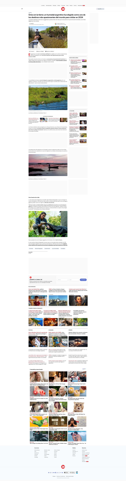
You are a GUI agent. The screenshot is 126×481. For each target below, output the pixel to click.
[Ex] (52, 472)
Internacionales (46, 454)
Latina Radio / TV (75, 451)
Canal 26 (32, 23)
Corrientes (31, 248)
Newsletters (85, 461)
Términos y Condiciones (61, 476)
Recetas (55, 455)
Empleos (83, 460)
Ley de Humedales (55, 248)
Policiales (35, 455)
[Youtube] (53, 472)
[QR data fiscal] (77, 473)
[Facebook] (48, 472)
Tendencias (46, 457)
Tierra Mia (74, 452)
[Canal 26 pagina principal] (63, 10)
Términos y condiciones (86, 452)
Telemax (73, 454)
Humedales (63, 248)
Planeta (55, 454)
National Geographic (38, 248)
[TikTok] (57, 472)
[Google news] (62, 472)
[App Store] (66, 473)
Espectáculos (36, 452)
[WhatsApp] (59, 472)
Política (31, 330)
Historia (55, 452)
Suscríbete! (83, 279)
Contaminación (47, 248)
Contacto (83, 451)
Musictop (73, 455)
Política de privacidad (85, 454)
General (45, 452)
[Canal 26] (63, 467)
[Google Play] (72, 473)
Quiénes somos (84, 450)
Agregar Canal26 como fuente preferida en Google (61, 24)
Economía (51, 330)
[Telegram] (60, 472)
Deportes (45, 451)
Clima (35, 451)
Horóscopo (36, 454)
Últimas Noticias (37, 450)
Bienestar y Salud (47, 450)
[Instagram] (50, 472)
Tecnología (36, 457)
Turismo (30, 12)
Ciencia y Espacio (57, 450)
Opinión (70, 330)
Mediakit (84, 455)
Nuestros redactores (85, 458)
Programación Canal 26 (85, 457)
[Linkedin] (55, 472)
